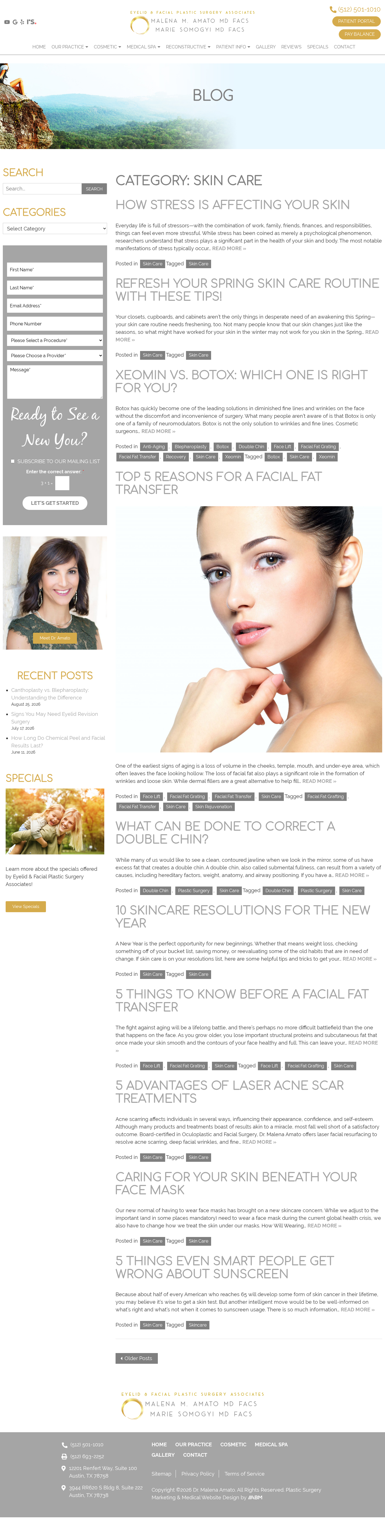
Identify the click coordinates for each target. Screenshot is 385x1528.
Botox (222, 446)
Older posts (138, 1358)
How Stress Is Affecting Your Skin (233, 205)
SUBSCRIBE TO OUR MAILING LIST (58, 461)
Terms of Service (245, 1474)
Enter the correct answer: (55, 471)
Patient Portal (356, 21)
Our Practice (68, 47)
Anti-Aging (154, 446)
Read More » (229, 248)
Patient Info (231, 47)
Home (39, 47)
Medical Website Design (210, 1497)
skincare (198, 1325)
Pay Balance (360, 34)
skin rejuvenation (213, 806)
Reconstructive (186, 47)
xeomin (327, 456)
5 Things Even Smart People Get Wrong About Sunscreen (225, 1268)
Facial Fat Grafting (325, 796)
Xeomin (233, 456)
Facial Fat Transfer (137, 456)
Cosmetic (105, 47)
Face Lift (282, 446)
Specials (317, 47)
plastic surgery (316, 890)
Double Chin (251, 446)
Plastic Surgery (194, 890)
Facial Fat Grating (318, 446)
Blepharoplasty (191, 446)
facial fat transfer (137, 806)
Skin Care (152, 263)
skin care (198, 263)
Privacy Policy (198, 1474)
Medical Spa (141, 47)
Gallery (266, 47)
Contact (344, 47)
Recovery (176, 456)
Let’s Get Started (55, 503)
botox (273, 456)
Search (94, 189)
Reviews (291, 47)
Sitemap (161, 1474)
